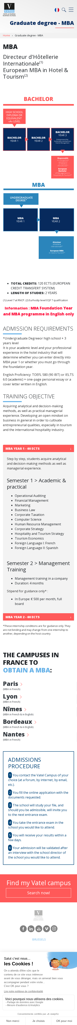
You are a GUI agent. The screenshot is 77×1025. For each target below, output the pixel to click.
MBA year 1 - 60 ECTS (23, 448)
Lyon (11, 698)
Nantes (14, 736)
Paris (11, 686)
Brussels (39, 939)
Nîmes (18, 711)
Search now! (38, 892)
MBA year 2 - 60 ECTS (23, 617)
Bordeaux (18, 724)
